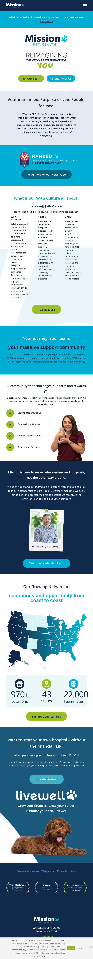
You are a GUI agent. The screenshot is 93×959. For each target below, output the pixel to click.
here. (44, 956)
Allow (71, 948)
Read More (46, 21)
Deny (80, 948)
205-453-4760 (46, 936)
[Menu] (83, 5)
